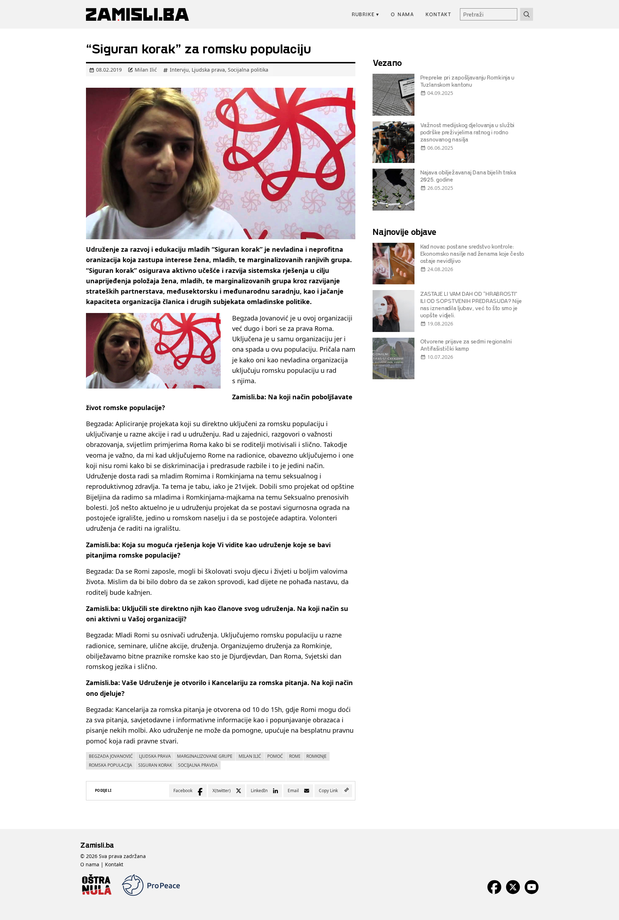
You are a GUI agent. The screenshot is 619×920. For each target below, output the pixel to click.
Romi (294, 756)
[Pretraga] (526, 14)
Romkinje (316, 756)
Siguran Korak (155, 765)
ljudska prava (155, 756)
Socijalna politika (248, 69)
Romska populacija (110, 765)
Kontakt (438, 14)
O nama (402, 14)
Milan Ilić (250, 756)
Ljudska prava (208, 69)
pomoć (275, 756)
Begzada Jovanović (111, 756)
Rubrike (365, 14)
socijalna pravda (198, 765)
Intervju (179, 69)
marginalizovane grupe (204, 756)
